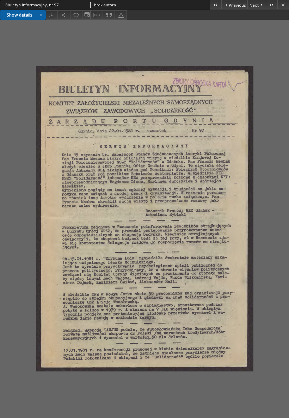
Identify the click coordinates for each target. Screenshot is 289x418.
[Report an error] (121, 15)
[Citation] (109, 15)
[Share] (64, 15)
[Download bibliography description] (97, 15)
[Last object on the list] (271, 5)
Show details (19, 15)
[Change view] (86, 15)
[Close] (283, 5)
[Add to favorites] (76, 15)
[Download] (52, 15)
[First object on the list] (215, 5)
